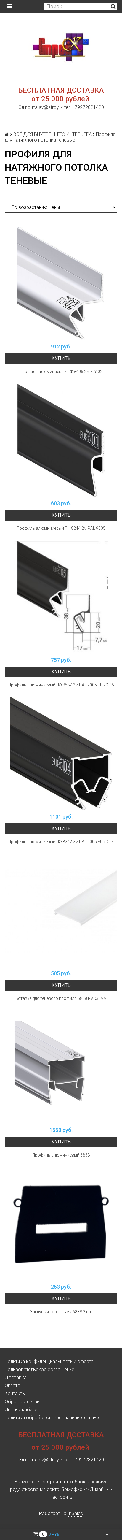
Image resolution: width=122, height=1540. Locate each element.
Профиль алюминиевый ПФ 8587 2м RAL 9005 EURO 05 (61, 685)
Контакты (15, 1393)
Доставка (16, 1377)
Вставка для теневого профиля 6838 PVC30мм (61, 998)
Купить (61, 358)
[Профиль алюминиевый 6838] (61, 1067)
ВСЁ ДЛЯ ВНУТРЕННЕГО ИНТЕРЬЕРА (52, 134)
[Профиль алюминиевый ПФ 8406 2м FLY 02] (61, 283)
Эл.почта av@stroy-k (40, 107)
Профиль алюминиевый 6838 (61, 1155)
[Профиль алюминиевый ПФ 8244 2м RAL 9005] (61, 440)
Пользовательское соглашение (39, 1369)
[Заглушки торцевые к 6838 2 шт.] (61, 1224)
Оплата (12, 1385)
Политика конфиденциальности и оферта (49, 1361)
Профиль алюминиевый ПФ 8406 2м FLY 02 (61, 371)
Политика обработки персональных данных (52, 1417)
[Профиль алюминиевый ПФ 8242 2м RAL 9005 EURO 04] (61, 753)
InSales (75, 1513)
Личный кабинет (22, 1409)
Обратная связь (22, 1401)
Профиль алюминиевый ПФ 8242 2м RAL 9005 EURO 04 (61, 841)
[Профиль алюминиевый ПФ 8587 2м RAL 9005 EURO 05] (61, 597)
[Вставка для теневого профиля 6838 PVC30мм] (61, 910)
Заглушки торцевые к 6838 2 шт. (61, 1311)
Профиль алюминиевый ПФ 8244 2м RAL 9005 (61, 528)
